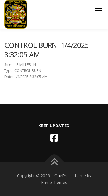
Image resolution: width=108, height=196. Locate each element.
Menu (98, 10)
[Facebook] (54, 138)
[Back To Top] (54, 162)
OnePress (63, 175)
